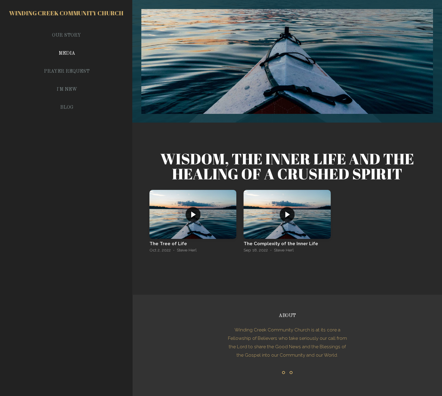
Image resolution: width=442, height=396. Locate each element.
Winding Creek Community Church (66, 13)
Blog (66, 107)
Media (67, 53)
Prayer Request (67, 71)
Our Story (66, 35)
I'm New (67, 89)
